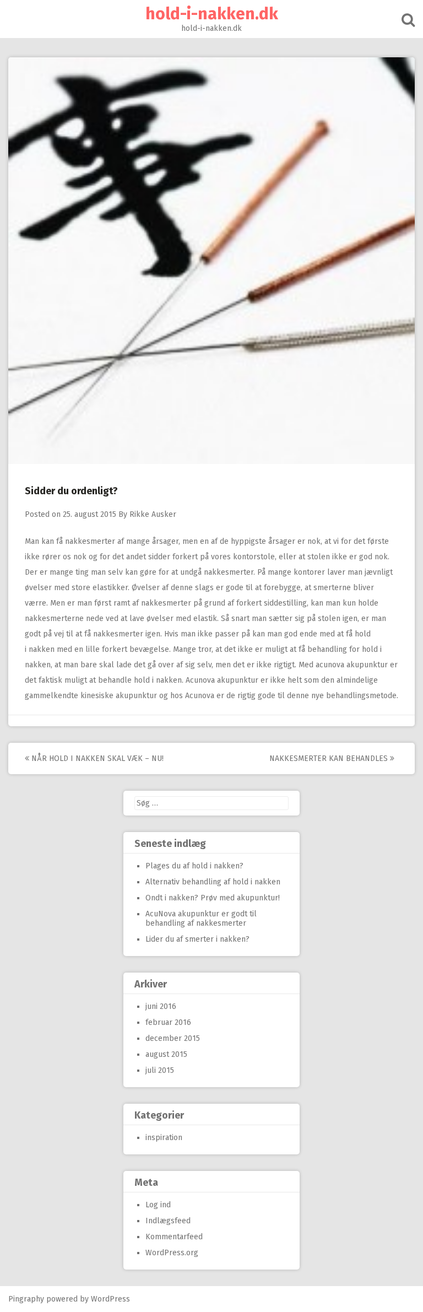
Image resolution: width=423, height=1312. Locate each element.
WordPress (110, 1299)
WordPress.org (171, 1252)
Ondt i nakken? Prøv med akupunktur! (212, 898)
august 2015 (166, 1054)
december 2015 (172, 1038)
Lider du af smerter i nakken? (197, 939)
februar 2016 (168, 1022)
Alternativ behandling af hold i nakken (212, 882)
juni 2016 (160, 1006)
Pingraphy (26, 1299)
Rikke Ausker (152, 514)
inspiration (163, 1137)
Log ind (158, 1205)
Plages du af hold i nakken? (194, 866)
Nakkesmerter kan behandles (329, 758)
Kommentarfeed (174, 1236)
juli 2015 (159, 1070)
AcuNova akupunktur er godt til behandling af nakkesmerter (201, 918)
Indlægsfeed (168, 1220)
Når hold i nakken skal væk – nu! (96, 758)
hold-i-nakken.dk (211, 14)
